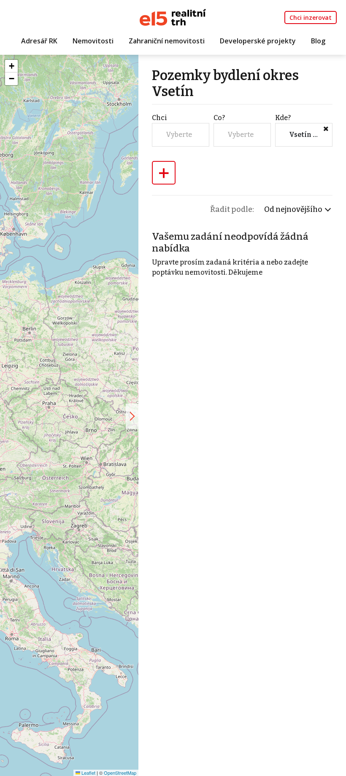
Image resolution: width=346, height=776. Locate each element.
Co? (219, 118)
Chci (159, 118)
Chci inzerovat (310, 17)
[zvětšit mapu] (132, 416)
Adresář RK (39, 40)
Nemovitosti (93, 40)
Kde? (283, 118)
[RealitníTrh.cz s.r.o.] (173, 17)
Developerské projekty (258, 40)
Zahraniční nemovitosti (167, 40)
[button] (11, 66)
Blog (318, 40)
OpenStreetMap (120, 772)
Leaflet (87, 772)
